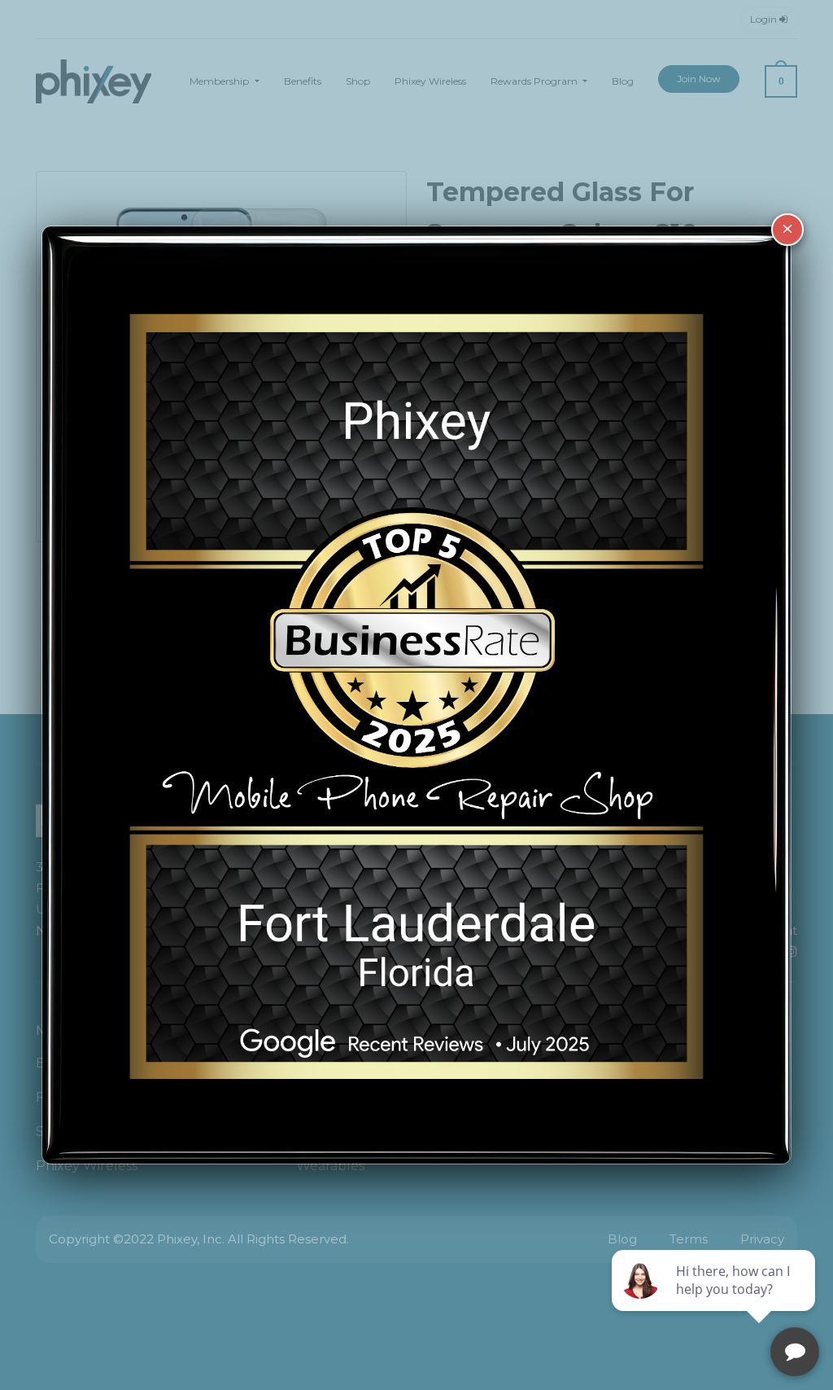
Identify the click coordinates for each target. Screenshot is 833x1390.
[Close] (787, 229)
